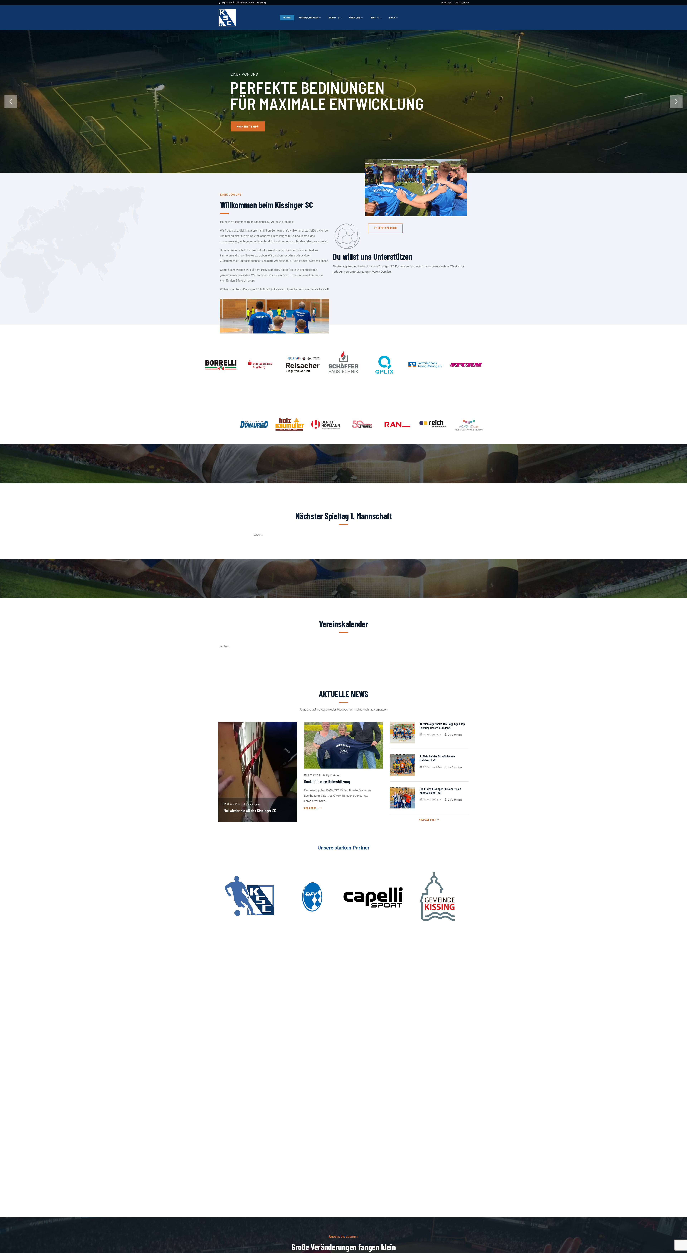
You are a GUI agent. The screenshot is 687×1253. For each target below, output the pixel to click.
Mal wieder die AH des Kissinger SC (250, 810)
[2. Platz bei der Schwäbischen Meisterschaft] (402, 765)
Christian (255, 804)
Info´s (375, 17)
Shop (392, 17)
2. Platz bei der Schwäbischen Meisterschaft (437, 758)
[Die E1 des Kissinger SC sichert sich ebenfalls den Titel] (402, 797)
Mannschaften (308, 17)
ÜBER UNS (354, 17)
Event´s (333, 17)
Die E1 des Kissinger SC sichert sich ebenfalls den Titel (440, 791)
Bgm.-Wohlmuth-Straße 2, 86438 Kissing (244, 2)
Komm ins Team (240, 126)
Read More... (311, 808)
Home (287, 17)
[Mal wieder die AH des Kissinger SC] (257, 772)
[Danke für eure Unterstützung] (343, 745)
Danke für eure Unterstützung (327, 781)
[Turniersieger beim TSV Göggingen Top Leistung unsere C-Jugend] (402, 732)
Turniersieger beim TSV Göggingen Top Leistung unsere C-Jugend (442, 726)
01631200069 (462, 2)
